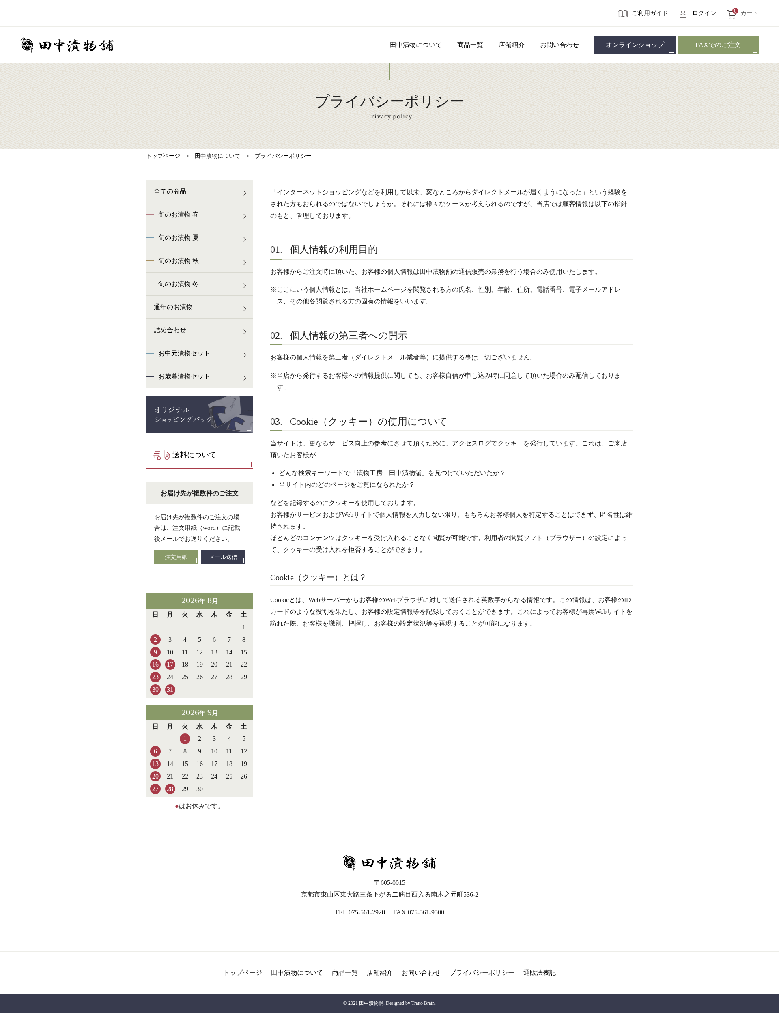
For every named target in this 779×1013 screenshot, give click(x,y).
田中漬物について (416, 44)
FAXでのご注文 (718, 44)
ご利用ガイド (650, 13)
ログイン (704, 13)
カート (746, 13)
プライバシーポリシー (283, 156)
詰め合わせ (170, 330)
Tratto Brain (423, 1003)
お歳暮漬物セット (184, 376)
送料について (194, 455)
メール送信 (223, 557)
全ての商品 (170, 191)
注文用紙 (176, 557)
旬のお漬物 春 (178, 214)
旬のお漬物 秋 (178, 260)
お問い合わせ (559, 44)
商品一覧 (470, 44)
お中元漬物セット (184, 353)
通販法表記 (539, 972)
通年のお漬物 (173, 306)
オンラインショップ (635, 44)
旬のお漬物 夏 (178, 237)
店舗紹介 (512, 44)
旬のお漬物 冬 (178, 283)
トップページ (163, 156)
